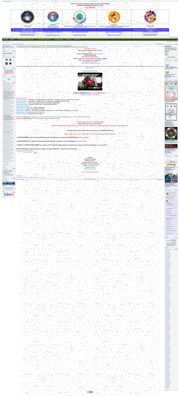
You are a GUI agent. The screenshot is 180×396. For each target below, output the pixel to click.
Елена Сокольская (7, 53)
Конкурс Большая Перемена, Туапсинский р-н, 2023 (8, 110)
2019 (21, 45)
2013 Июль (167, 251)
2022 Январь (168, 351)
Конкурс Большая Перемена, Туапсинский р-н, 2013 (8, 157)
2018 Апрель (168, 307)
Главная (17, 45)
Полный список (9, 189)
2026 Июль (167, 387)
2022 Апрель (168, 353)
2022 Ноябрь (168, 360)
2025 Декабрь (168, 382)
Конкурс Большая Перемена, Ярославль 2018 (8, 135)
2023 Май (167, 363)
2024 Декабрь (168, 374)
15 (171, 243)
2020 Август (168, 334)
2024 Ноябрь (168, 373)
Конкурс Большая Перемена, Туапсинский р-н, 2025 (8, 101)
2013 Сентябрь (168, 253)
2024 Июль (167, 371)
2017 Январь (168, 291)
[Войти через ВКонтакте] (8, 195)
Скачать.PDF (85, 137)
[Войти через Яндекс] (10, 195)
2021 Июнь (167, 343)
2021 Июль (167, 344)
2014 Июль (167, 261)
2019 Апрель (168, 319)
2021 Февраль (168, 339)
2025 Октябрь (168, 380)
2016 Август (168, 286)
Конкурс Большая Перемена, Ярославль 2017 (8, 139)
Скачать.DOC (102, 145)
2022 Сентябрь (168, 358)
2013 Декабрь (168, 256)
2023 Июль (167, 364)
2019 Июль (167, 322)
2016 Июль (167, 285)
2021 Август (168, 345)
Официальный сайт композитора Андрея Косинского (8, 174)
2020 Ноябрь (168, 336)
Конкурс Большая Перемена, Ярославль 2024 (8, 104)
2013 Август (168, 252)
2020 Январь (168, 327)
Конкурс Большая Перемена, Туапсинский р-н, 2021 (8, 125)
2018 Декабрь (168, 315)
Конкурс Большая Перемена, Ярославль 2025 (8, 90)
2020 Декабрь (168, 337)
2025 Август (168, 378)
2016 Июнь (167, 284)
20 (168, 244)
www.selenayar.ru (91, 169)
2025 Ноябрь (168, 381)
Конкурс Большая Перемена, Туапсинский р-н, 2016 (8, 145)
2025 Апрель (168, 376)
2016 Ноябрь (168, 289)
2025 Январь (168, 375)
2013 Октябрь (168, 254)
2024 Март (167, 369)
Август (23, 45)
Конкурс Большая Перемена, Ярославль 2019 (8, 131)
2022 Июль (167, 356)
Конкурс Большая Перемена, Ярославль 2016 (8, 143)
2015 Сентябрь (168, 274)
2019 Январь (168, 316)
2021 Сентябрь (168, 346)
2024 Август (168, 372)
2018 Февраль (168, 305)
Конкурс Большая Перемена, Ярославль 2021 (8, 123)
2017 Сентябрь (168, 300)
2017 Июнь (167, 297)
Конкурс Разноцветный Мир (8, 102)
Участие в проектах (6, 161)
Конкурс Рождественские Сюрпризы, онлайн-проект (8, 121)
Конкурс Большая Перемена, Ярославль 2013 (8, 155)
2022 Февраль (168, 352)
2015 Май (167, 270)
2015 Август (168, 273)
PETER (44, 177)
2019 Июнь (167, 321)
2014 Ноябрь (168, 265)
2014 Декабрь (168, 266)
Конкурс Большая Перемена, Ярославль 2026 (8, 84)
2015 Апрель (168, 269)
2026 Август (168, 388)
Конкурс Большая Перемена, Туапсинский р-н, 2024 (8, 106)
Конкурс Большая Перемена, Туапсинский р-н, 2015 (8, 149)
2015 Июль (167, 272)
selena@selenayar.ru (122, 125)
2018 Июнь (167, 309)
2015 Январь (168, 267)
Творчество (5, 162)
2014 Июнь (167, 260)
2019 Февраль (168, 317)
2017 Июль (167, 298)
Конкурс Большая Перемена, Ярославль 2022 (8, 112)
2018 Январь (168, 304)
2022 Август (168, 357)
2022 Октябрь (168, 359)
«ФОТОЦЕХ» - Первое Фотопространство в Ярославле (8, 170)
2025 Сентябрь (168, 379)
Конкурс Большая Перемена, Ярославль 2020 (8, 127)
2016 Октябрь (168, 288)
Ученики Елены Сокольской (8, 160)
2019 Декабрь (168, 326)
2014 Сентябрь (168, 263)
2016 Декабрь (168, 290)
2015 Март (167, 268)
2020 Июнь (167, 333)
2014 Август (168, 262)
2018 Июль (167, 310)
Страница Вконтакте (90, 167)
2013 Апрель (168, 250)
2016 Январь (168, 279)
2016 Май (167, 283)
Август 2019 (173, 239)
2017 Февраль (168, 292)
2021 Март (167, 340)
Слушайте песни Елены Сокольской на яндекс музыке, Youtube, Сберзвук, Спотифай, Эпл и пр (8, 47)
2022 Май (167, 354)
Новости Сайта (6, 165)
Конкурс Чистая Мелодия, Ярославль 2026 (8, 88)
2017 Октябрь (168, 301)
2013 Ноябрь (168, 255)
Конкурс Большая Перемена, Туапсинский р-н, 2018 (8, 137)
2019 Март (167, 318)
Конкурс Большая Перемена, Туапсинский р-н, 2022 (8, 114)
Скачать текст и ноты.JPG (25, 151)
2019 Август (168, 323)
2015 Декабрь (168, 278)
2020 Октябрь (168, 335)
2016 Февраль (168, 280)
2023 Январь (168, 361)
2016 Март (167, 281)
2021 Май (167, 342)
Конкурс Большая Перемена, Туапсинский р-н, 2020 (8, 129)
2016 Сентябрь (168, 287)
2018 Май (167, 308)
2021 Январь (168, 338)
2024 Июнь (167, 370)
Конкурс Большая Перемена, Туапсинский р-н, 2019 (8, 133)
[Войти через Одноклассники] (12, 195)
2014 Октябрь (168, 264)
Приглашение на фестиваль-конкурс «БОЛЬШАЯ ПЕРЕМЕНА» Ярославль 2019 (90, 71)
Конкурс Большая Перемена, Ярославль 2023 (8, 108)
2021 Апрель (168, 341)
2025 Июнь (167, 377)
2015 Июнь (167, 271)
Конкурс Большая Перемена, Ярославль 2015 (8, 147)
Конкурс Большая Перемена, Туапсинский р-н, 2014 (8, 153)
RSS (176, 41)
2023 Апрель (168, 362)
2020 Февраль (168, 328)
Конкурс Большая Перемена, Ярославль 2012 (8, 159)
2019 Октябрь (168, 324)
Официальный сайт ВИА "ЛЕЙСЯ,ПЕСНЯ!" (7, 172)
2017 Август (168, 299)
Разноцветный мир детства (8, 175)
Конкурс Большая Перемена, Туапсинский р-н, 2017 (8, 141)
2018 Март (167, 306)
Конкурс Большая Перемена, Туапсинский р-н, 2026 (8, 86)
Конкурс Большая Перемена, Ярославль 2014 (8, 151)
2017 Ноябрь (168, 302)
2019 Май (167, 320)
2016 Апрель (168, 282)
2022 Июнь (167, 355)
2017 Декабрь (168, 303)
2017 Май (167, 296)
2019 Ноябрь (168, 325)
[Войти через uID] (5, 195)
